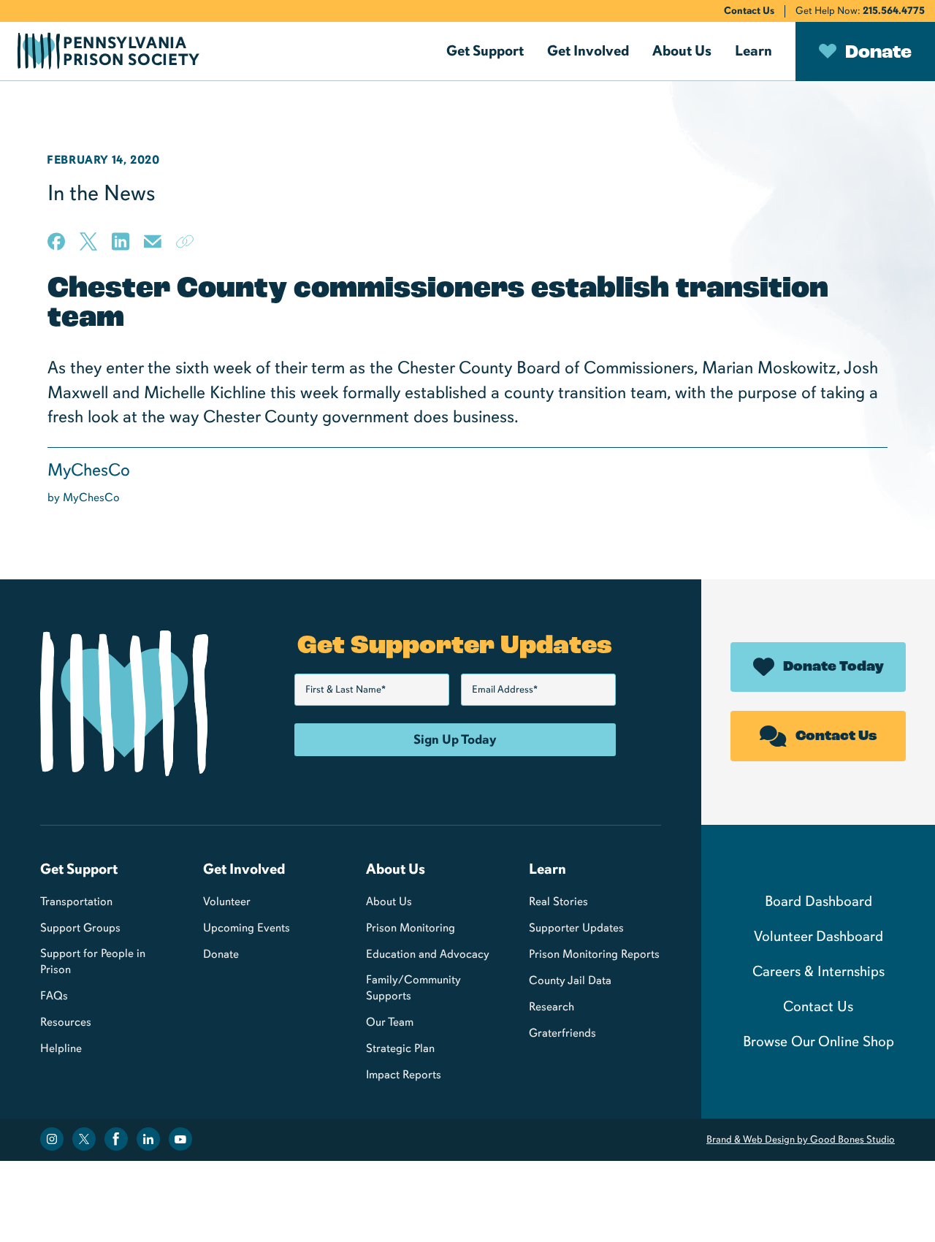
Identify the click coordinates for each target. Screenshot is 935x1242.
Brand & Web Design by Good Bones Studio (800, 1139)
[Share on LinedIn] (120, 241)
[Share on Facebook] (56, 241)
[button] (485, 51)
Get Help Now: (860, 10)
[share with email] (152, 247)
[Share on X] (88, 241)
